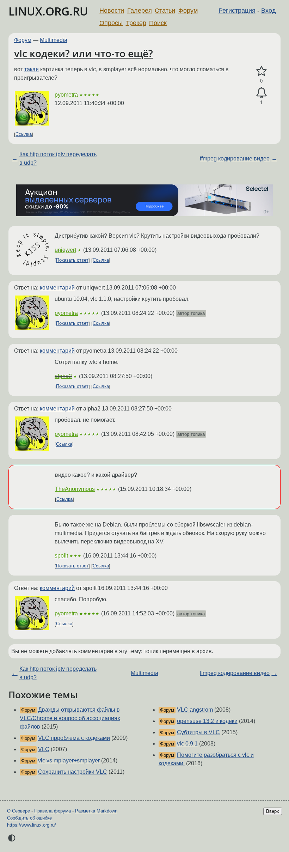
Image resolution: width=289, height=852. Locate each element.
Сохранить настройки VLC (72, 772)
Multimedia (53, 40)
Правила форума (52, 811)
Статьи (165, 10)
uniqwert (65, 250)
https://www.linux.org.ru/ (31, 825)
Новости (111, 10)
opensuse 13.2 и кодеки (207, 721)
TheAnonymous (75, 489)
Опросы (111, 22)
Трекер (136, 22)
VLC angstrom (195, 710)
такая (31, 69)
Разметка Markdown (96, 811)
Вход (268, 10)
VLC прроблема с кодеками (74, 738)
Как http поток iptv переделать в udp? (58, 158)
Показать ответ (72, 260)
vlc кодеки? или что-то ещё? (83, 53)
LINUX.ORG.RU (48, 11)
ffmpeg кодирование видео (235, 159)
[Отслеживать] (261, 92)
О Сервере (18, 811)
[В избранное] (261, 71)
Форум (188, 10)
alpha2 (63, 376)
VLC (43, 749)
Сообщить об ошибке (29, 818)
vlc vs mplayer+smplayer (69, 760)
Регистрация (237, 10)
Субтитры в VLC (198, 732)
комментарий (57, 288)
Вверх (272, 811)
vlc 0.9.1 (187, 744)
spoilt (61, 556)
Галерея (139, 10)
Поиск (158, 22)
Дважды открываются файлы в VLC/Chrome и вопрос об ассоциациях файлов (70, 718)
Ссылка (24, 134)
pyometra (66, 95)
